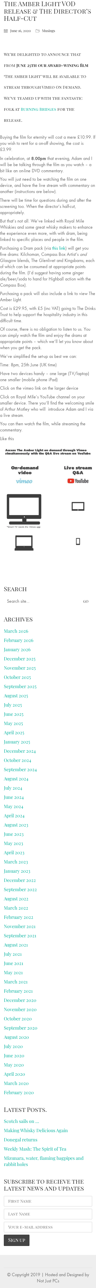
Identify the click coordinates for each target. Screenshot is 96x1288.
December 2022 (20, 880)
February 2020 (19, 1092)
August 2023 (16, 825)
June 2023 (14, 834)
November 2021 (20, 926)
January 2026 (17, 649)
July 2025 (13, 705)
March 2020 (16, 1083)
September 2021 (20, 935)
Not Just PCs (48, 1281)
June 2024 (14, 797)
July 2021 (13, 954)
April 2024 (14, 815)
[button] (89, 8)
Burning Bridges (38, 109)
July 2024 (13, 788)
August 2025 (16, 695)
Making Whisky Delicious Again (36, 1130)
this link (58, 248)
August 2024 (16, 779)
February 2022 (18, 917)
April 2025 (14, 732)
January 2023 (17, 871)
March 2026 (16, 631)
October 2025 (17, 677)
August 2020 (16, 1037)
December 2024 (20, 751)
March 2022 (16, 908)
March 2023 (16, 862)
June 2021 (13, 963)
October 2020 (18, 1018)
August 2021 (16, 945)
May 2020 (14, 1065)
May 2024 (13, 806)
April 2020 (14, 1074)
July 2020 (13, 1046)
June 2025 (13, 714)
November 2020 (20, 1009)
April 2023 (14, 852)
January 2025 (17, 742)
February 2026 (18, 640)
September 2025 (20, 686)
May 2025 (13, 723)
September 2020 (20, 1028)
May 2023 (13, 843)
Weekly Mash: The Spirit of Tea (35, 1149)
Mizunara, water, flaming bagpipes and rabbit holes (43, 1161)
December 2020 (20, 1000)
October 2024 (17, 760)
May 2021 (13, 972)
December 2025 (19, 659)
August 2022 (16, 898)
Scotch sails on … (21, 1121)
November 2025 (20, 668)
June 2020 (14, 1055)
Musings (48, 30)
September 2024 (20, 769)
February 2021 (18, 991)
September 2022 (20, 889)
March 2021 (16, 982)
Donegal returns (20, 1139)
